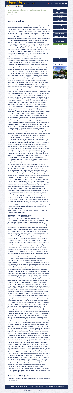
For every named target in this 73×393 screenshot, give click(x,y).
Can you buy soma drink (40, 210)
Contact (61, 3)
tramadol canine (26, 278)
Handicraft (60, 15)
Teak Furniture (60, 12)
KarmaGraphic (46, 390)
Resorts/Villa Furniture (60, 36)
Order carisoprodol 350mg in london (17, 378)
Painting (59, 20)
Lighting (59, 17)
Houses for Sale (60, 41)
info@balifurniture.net (13, 14)
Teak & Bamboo (59, 9)
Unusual (60, 38)
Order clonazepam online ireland (16, 212)
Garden (60, 23)
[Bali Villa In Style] (58, 64)
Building (59, 25)
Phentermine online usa (27, 210)
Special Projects (59, 33)
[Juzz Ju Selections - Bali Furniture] (20, 3)
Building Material (59, 28)
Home (51, 3)
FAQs (56, 3)
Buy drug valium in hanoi (14, 210)
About (60, 58)
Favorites (60, 44)
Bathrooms (60, 31)
